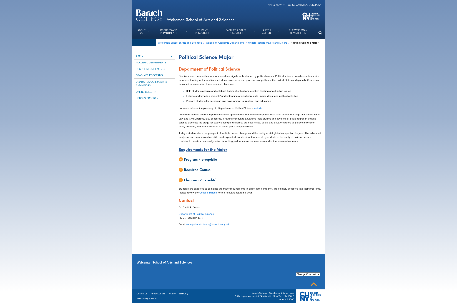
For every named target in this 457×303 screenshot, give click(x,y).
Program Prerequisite (200, 159)
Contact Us (142, 293)
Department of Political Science (196, 213)
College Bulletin (208, 192)
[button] (320, 32)
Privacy (172, 293)
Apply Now (275, 5)
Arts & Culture (267, 31)
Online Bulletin (146, 92)
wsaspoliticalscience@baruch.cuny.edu (208, 224)
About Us (141, 31)
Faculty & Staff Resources (236, 31)
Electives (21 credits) (200, 180)
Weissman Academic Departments (225, 42)
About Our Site (158, 293)
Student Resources (202, 31)
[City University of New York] (311, 16)
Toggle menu (171, 56)
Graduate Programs (149, 75)
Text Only (183, 293)
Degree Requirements (150, 69)
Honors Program (147, 98)
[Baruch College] (149, 15)
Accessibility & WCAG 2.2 (149, 298)
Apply (139, 56)
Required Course (197, 169)
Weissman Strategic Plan (304, 5)
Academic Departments (151, 62)
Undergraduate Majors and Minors (267, 42)
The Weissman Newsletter (298, 31)
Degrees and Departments (168, 31)
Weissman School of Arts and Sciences (200, 20)
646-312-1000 (286, 299)
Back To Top (313, 284)
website (258, 108)
